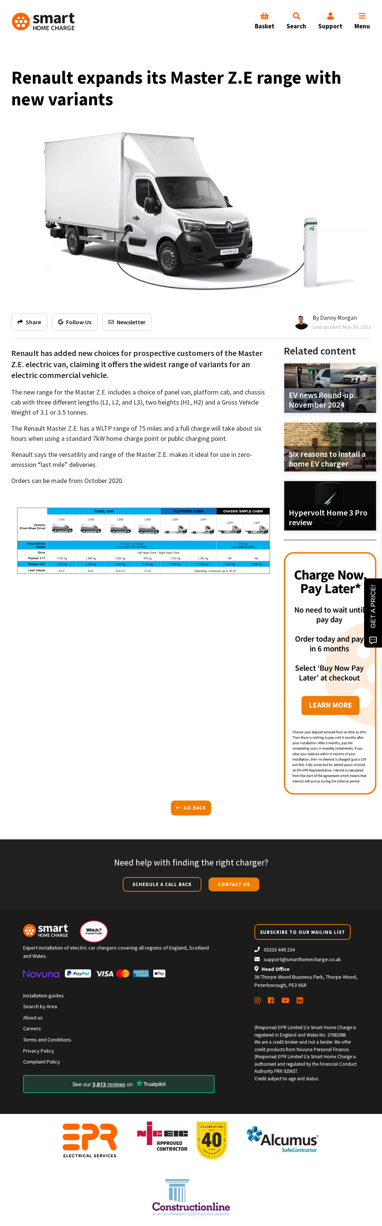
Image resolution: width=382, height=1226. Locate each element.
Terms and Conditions (47, 1039)
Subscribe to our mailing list (302, 932)
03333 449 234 (279, 949)
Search (296, 26)
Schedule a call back (162, 884)
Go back (194, 808)
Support (330, 26)
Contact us (234, 884)
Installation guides (43, 995)
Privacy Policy (38, 1050)
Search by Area (40, 1006)
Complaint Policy (41, 1061)
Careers (32, 1028)
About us (33, 1017)
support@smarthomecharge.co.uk (302, 959)
